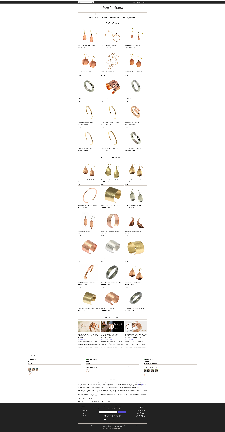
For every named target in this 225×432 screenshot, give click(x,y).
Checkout (144, 2)
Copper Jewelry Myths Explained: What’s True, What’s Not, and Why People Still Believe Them (136, 335)
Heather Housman (92, 359)
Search (84, 413)
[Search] (93, 2)
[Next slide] (114, 379)
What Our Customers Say (35, 356)
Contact (127, 13)
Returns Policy (99, 425)
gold (138, 384)
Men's (104, 13)
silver (142, 384)
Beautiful (30, 363)
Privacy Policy (106, 425)
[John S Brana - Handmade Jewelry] (112, 8)
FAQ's (82, 425)
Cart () (139, 2)
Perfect (88, 363)
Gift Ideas (86, 425)
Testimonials (84, 410)
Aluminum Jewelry (141, 410)
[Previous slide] (111, 379)
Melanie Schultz (149, 359)
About (122, 13)
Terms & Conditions (114, 425)
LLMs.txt (84, 417)
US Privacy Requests (123, 425)
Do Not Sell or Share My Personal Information (136, 425)
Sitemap (84, 415)
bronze (89, 385)
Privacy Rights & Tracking (117, 426)
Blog (133, 13)
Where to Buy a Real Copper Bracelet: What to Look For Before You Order (110, 335)
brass (92, 385)
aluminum (82, 385)
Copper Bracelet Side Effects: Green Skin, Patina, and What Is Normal (88, 335)
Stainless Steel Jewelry (140, 416)
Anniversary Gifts (113, 13)
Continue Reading (81, 349)
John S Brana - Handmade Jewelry (110, 428)
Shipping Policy (92, 425)
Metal (98, 13)
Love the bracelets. (32, 366)
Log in (134, 2)
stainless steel (98, 385)
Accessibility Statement (107, 426)
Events (84, 412)
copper (85, 385)
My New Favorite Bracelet (150, 363)
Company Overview (84, 408)
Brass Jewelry (141, 412)
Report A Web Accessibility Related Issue (112, 422)
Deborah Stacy (33, 359)
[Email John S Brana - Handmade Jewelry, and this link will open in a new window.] (120, 416)
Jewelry (91, 13)
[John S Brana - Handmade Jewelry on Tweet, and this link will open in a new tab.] (105, 416)
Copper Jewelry (140, 415)
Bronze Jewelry (140, 413)
